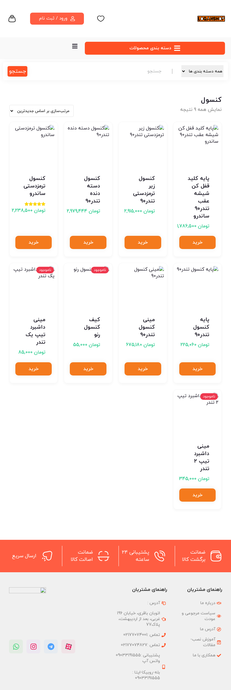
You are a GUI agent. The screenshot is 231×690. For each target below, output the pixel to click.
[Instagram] (33, 646)
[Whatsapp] (16, 646)
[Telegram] (51, 646)
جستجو (17, 71)
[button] (197, 242)
